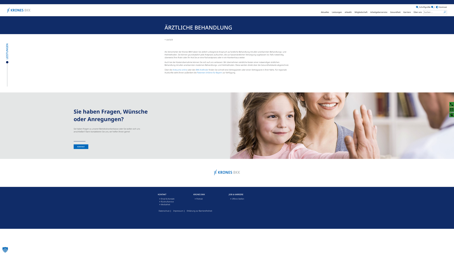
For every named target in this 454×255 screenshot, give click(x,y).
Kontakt (81, 147)
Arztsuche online (180, 69)
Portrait (199, 199)
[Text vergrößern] (417, 7)
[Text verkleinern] (432, 7)
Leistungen (337, 12)
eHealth (348, 12)
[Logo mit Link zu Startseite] (19, 10)
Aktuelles (325, 12)
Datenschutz (164, 211)
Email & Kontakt (167, 199)
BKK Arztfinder (202, 69)
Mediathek (165, 204)
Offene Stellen (238, 199)
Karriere (407, 12)
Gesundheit (395, 12)
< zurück (169, 39)
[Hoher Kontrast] (437, 7)
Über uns (418, 12)
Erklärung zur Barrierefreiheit (199, 211)
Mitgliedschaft (361, 12)
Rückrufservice (167, 201)
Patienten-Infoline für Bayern (209, 72)
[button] (5, 250)
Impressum (178, 211)
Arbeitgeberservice (378, 12)
